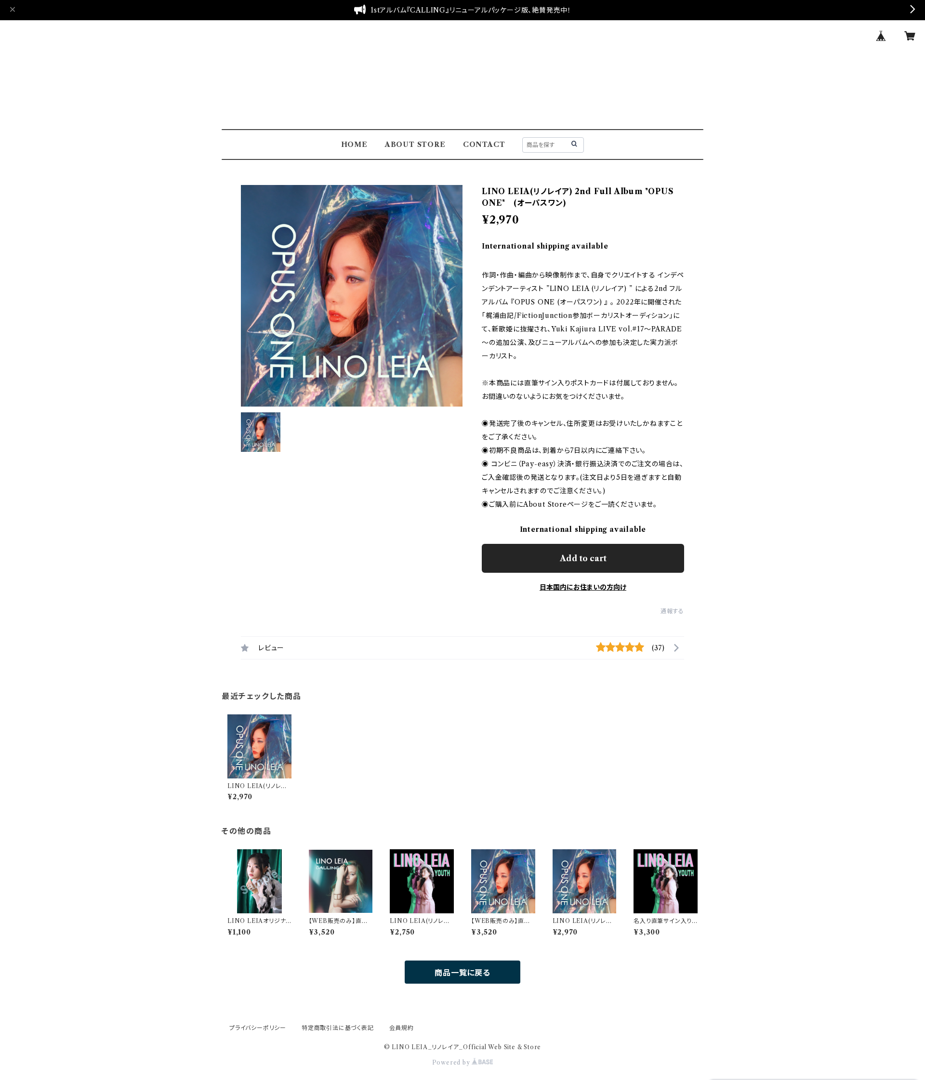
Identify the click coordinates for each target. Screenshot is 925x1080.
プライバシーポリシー (257, 1027)
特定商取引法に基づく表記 (338, 1027)
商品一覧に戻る (462, 972)
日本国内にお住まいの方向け (583, 587)
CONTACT (484, 144)
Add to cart (583, 558)
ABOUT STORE (415, 144)
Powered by (452, 1062)
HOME (354, 144)
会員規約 (401, 1027)
